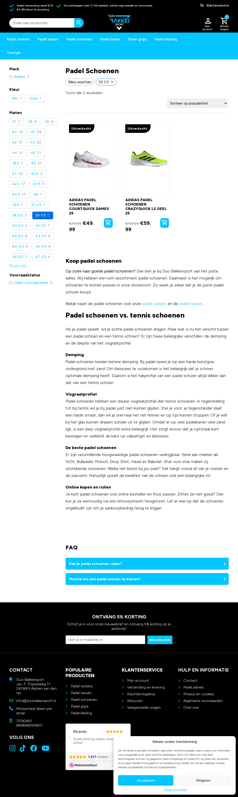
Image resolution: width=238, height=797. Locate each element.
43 (32, 142)
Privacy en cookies (198, 694)
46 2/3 (17, 257)
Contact (190, 680)
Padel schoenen (79, 39)
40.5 (35, 173)
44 (14, 153)
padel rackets (154, 303)
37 (14, 121)
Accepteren (146, 780)
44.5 (16, 194)
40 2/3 (17, 225)
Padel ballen (110, 39)
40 (14, 132)
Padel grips (137, 39)
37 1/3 (36, 205)
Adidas (19, 76)
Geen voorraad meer (31, 282)
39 (47, 121)
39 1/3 (40, 215)
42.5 (16, 184)
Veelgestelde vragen (144, 707)
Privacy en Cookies (175, 789)
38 (30, 121)
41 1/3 (41, 225)
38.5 (15, 163)
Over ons (191, 707)
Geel (33, 98)
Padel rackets (82, 686)
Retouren (135, 701)
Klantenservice (217, 5)
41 (33, 132)
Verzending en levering (146, 687)
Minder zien (17, 266)
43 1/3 (41, 236)
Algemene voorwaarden (203, 701)
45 (33, 153)
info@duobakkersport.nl (36, 701)
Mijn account (138, 680)
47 (14, 173)
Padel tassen (48, 39)
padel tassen (190, 303)
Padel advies (193, 687)
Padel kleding (166, 39)
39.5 (15, 205)
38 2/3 (17, 215)
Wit (15, 98)
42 (14, 142)
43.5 (36, 184)
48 (35, 194)
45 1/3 (41, 246)
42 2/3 (17, 236)
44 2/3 (18, 246)
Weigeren (203, 780)
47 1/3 (40, 257)
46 (33, 163)
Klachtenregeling (141, 694)
